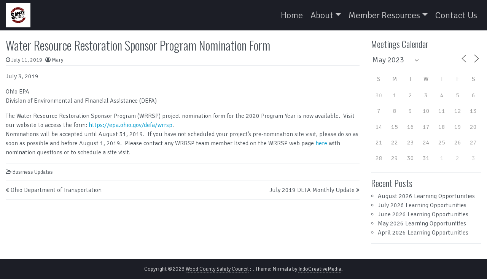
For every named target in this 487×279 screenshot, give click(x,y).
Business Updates (33, 172)
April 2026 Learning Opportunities (423, 232)
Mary (57, 60)
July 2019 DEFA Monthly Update (312, 190)
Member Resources (384, 15)
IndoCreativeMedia (319, 269)
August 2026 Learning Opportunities (426, 196)
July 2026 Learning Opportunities (422, 205)
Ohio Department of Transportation (56, 190)
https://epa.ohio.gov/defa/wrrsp (130, 125)
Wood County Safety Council (217, 269)
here (321, 143)
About (321, 15)
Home (292, 15)
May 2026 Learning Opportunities (422, 223)
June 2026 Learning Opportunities (423, 214)
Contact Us (456, 15)
